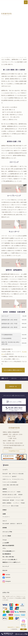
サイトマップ (6, 566)
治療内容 (5, 489)
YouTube (8, 574)
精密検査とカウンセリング (9, 491)
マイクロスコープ (7, 476)
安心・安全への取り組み (8, 556)
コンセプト (5, 469)
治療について (4, 378)
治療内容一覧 (13, 386)
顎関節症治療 (6, 500)
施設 (10, 473)
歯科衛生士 (13, 523)
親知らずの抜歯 (14, 505)
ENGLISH (5, 570)
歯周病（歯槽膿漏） (7, 503)
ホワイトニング (6, 505)
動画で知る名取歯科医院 (8, 545)
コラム (4, 548)
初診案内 (6, 465)
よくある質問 (23, 378)
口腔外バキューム (7, 479)
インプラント (16, 503)
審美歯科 (20, 494)
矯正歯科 (12, 500)
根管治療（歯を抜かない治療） (10, 494)
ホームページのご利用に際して (10, 559)
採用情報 (5, 527)
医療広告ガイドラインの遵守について (11, 562)
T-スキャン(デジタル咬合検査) (10, 482)
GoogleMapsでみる (14, 451)
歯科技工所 (19, 523)
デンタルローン (6, 516)
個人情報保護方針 (7, 554)
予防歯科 (23, 503)
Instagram (8, 581)
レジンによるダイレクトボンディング (11, 497)
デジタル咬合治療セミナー (9, 551)
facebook (8, 577)
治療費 (4, 514)
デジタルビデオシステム (18, 479)
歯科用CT (14, 476)
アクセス (5, 539)
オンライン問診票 (7, 535)
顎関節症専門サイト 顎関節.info (14, 627)
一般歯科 (18, 491)
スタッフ (5, 520)
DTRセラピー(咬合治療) (18, 473)
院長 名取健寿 (6, 523)
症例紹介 (5, 509)
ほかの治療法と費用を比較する (13, 370)
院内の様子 (5, 473)
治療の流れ (14, 378)
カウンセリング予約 (7, 531)
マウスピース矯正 (19, 500)
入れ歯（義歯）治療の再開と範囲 (10, 484)
